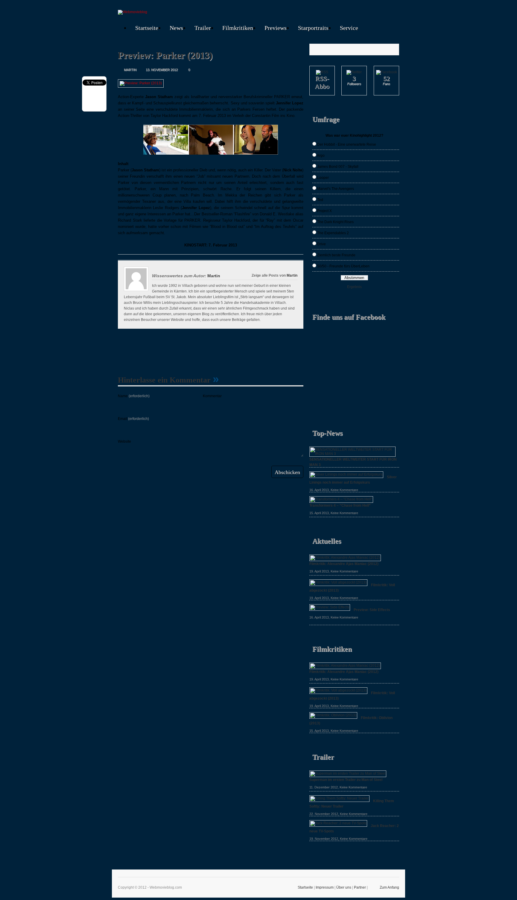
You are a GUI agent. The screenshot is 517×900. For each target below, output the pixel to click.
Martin (292, 275)
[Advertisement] (230, 350)
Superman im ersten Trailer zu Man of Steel (345, 780)
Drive (321, 244)
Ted (320, 200)
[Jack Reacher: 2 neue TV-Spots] (338, 823)
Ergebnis (354, 287)
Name (134, 396)
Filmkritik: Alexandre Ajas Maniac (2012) (343, 564)
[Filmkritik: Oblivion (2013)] (333, 715)
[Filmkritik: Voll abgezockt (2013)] (338, 582)
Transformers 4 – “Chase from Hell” (340, 505)
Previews (275, 28)
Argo (321, 155)
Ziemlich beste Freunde (336, 255)
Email (133, 419)
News (176, 28)
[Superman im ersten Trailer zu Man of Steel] (347, 773)
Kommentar (212, 396)
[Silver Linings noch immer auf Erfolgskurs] (346, 474)
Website (124, 441)
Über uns (343, 887)
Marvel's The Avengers (335, 189)
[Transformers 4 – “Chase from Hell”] (341, 499)
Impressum (325, 887)
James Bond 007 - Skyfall (337, 167)
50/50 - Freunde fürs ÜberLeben (343, 266)
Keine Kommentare (344, 490)
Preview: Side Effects (372, 610)
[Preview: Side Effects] (329, 607)
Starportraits (313, 28)
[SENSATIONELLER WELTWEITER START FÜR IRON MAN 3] (352, 454)
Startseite (146, 28)
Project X (324, 211)
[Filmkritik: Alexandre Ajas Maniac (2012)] (345, 557)
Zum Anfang (389, 887)
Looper (323, 178)
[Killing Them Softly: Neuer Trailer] (339, 798)
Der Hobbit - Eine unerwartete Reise (346, 144)
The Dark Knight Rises (335, 222)
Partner (360, 887)
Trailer (202, 28)
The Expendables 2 (333, 233)
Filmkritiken (237, 28)
